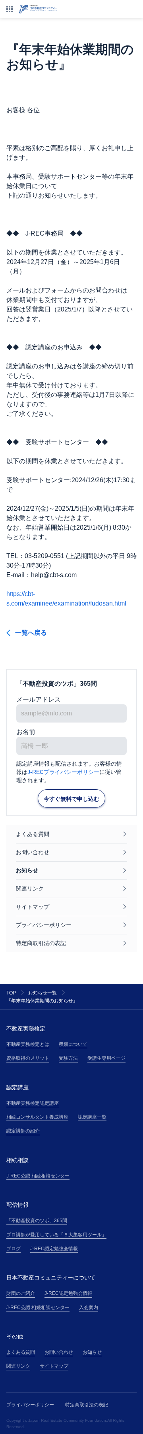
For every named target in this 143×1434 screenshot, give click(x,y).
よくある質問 (20, 1352)
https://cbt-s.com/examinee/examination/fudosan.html (66, 599)
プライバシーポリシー (30, 1404)
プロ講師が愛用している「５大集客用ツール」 (56, 1235)
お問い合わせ (58, 1352)
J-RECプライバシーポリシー (63, 772)
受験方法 (68, 1058)
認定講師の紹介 (23, 1131)
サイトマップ (54, 1366)
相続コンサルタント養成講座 (37, 1117)
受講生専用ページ (106, 1058)
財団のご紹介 (20, 1293)
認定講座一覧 (92, 1117)
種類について (73, 1044)
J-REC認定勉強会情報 (54, 1248)
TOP (11, 993)
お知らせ (92, 1352)
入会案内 (88, 1307)
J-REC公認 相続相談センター (38, 1176)
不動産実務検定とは (27, 1044)
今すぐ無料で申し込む (71, 799)
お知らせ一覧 (42, 993)
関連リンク (18, 1366)
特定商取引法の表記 (86, 1404)
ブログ (13, 1248)
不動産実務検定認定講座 (32, 1103)
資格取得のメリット (27, 1058)
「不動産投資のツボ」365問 (36, 1220)
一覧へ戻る (31, 632)
